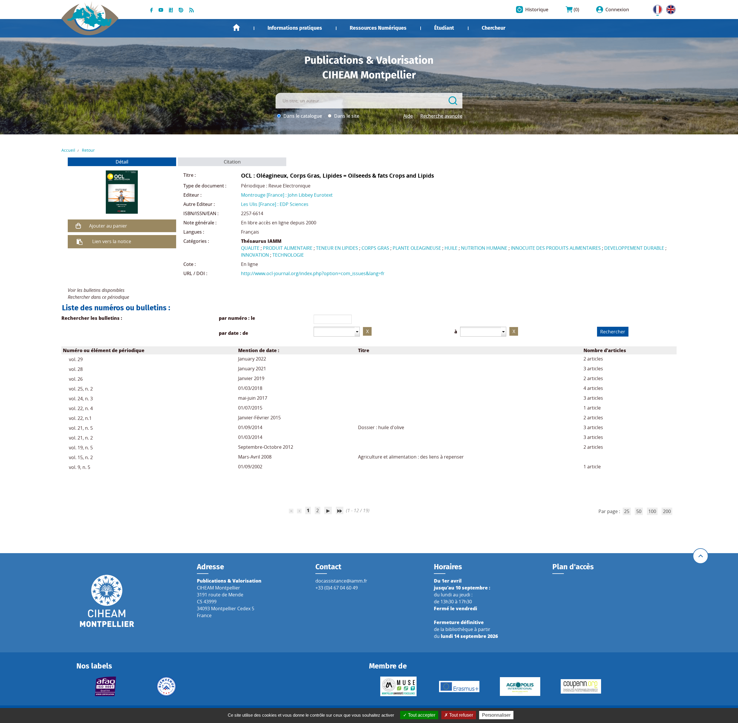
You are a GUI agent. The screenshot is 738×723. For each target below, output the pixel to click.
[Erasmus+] (459, 686)
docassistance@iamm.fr (341, 581)
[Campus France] (166, 686)
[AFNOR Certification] (105, 686)
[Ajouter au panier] (78, 226)
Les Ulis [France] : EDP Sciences (274, 204)
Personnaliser (496, 715)
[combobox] (337, 332)
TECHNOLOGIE (288, 255)
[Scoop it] (171, 9)
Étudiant (444, 28)
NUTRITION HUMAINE (484, 248)
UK (669, 8)
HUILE (451, 248)
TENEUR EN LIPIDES (337, 248)
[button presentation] (357, 331)
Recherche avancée (441, 116)
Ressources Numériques (378, 28)
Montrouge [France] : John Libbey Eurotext (287, 195)
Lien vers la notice (111, 241)
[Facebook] (151, 9)
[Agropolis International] (520, 686)
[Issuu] (181, 9)
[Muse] (398, 686)
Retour (88, 150)
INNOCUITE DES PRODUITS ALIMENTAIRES (556, 248)
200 (667, 511)
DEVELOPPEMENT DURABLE (634, 248)
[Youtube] (161, 9)
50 (638, 511)
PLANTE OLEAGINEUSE (417, 248)
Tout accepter (421, 715)
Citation (232, 162)
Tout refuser (460, 715)
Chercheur (493, 28)
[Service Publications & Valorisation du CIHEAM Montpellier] (90, 15)
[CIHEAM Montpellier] (106, 601)
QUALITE (250, 248)
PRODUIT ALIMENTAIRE (287, 248)
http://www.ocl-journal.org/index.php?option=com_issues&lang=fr (313, 273)
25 (626, 511)
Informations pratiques (295, 28)
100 (652, 511)
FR (655, 8)
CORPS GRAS (375, 248)
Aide (408, 116)
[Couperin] (580, 686)
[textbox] (334, 331)
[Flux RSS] (191, 9)
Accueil (236, 27)
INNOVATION (255, 255)
